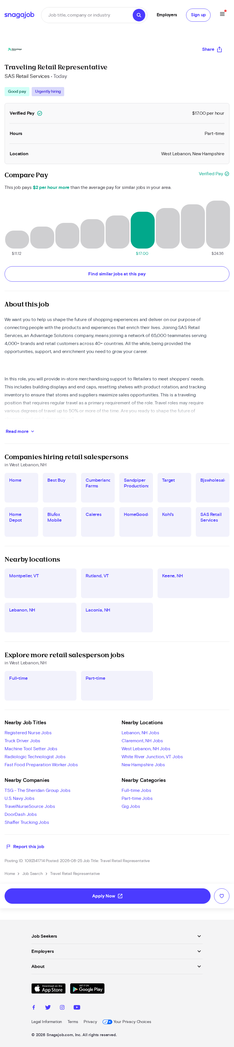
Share (208, 49)
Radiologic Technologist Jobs (35, 757)
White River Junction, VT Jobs (152, 757)
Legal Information (46, 1022)
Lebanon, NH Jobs (140, 733)
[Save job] (221, 896)
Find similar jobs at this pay (117, 274)
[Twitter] (48, 1008)
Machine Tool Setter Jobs (31, 749)
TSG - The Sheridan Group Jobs (37, 790)
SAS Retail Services (27, 76)
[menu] (222, 15)
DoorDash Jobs (21, 814)
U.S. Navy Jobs (20, 798)
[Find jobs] (139, 15)
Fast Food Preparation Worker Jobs (41, 764)
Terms (73, 1022)
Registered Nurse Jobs (28, 733)
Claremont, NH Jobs (142, 741)
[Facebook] (33, 1008)
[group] (34, 91)
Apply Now (107, 896)
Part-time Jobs (137, 798)
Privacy (90, 1022)
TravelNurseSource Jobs (30, 806)
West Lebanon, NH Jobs (146, 749)
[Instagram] (62, 1008)
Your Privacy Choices (132, 1022)
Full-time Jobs (136, 790)
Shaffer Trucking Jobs (27, 822)
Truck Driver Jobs (22, 741)
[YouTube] (77, 1008)
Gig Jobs (131, 806)
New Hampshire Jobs (143, 764)
